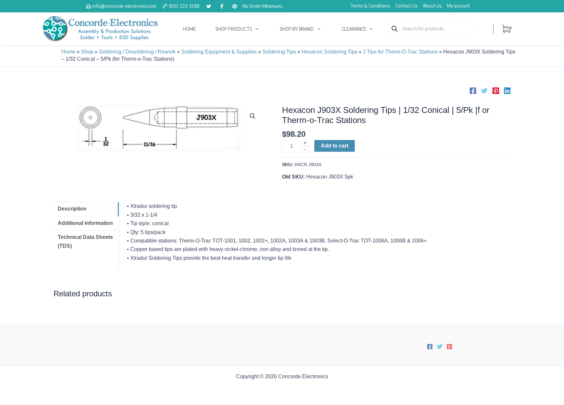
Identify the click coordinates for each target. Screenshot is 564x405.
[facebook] (221, 6)
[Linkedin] (507, 90)
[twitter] (208, 6)
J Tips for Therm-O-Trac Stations (400, 52)
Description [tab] (72, 208)
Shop (87, 52)
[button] (252, 116)
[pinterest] (234, 6)
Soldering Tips (279, 52)
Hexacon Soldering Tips (329, 52)
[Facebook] (473, 90)
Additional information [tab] (85, 223)
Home (68, 52)
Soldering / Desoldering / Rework (137, 52)
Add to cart (334, 145)
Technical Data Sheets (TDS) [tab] (85, 241)
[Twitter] (484, 90)
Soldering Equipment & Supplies (219, 52)
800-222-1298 (184, 6)
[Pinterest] (496, 90)
